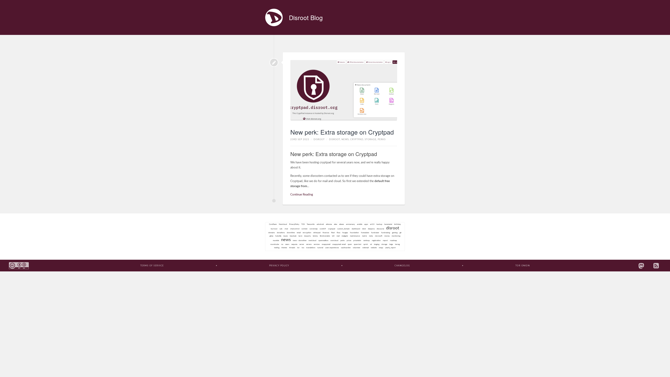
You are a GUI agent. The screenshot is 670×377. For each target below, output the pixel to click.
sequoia (294, 244)
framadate (365, 233)
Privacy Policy (279, 266)
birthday (397, 224)
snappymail (326, 244)
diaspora (371, 229)
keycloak (293, 236)
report (385, 240)
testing (276, 248)
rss (282, 244)
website (374, 248)
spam (350, 244)
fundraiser (375, 233)
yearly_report (390, 248)
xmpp (381, 248)
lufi (333, 236)
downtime (291, 233)
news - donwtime (299, 240)
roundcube (274, 244)
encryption (307, 233)
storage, (371, 139)
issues (285, 236)
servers (309, 244)
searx (287, 244)
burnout (274, 229)
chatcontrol (294, 229)
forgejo (345, 233)
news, (345, 139)
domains (271, 233)
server (301, 244)
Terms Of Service (152, 266)
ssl (371, 244)
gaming (394, 233)
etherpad (317, 233)
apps (366, 224)
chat (286, 229)
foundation (354, 233)
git (400, 233)
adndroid (320, 224)
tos (303, 248)
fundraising (385, 233)
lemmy (315, 236)
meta (371, 236)
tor (298, 248)
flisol (333, 233)
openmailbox (323, 240)
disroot (392, 228)
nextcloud (312, 240)
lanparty (307, 236)
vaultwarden (346, 248)
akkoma (329, 224)
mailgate (345, 236)
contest (304, 229)
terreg (397, 244)
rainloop (366, 240)
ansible (359, 224)
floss (338, 233)
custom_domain (343, 229)
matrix (364, 236)
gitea (271, 236)
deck (364, 229)
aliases (341, 224)
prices (349, 240)
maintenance (355, 236)
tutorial (320, 248)
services (317, 244)
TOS (303, 224)
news (286, 240)
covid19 (323, 229)
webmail (365, 248)
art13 (372, 224)
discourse (380, 229)
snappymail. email (339, 244)
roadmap (393, 240)
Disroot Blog (306, 17)
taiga (391, 244)
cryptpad (331, 229)
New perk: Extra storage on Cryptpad (342, 131)
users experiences (332, 248)
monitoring (396, 236)
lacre (300, 236)
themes (284, 248)
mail (338, 236)
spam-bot (357, 244)
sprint (365, 244)
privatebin (357, 240)
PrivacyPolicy (294, 224)
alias (335, 224)
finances (326, 233)
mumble (276, 240)
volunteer (356, 248)
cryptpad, (357, 139)
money (387, 236)
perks (382, 139)
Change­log (402, 266)
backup (379, 224)
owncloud (334, 240)
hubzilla (278, 236)
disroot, (335, 139)
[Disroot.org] (274, 17)
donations (281, 233)
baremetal (388, 224)
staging (376, 244)
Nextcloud (283, 224)
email (299, 233)
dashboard (356, 229)
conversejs (314, 229)
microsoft (378, 236)
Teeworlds (311, 224)
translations (310, 248)
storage (384, 244)
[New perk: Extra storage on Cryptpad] (274, 62)
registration (376, 240)
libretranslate (325, 236)
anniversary (350, 224)
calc (281, 229)
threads (292, 248)
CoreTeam (273, 224)
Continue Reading (301, 194)
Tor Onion (522, 266)
